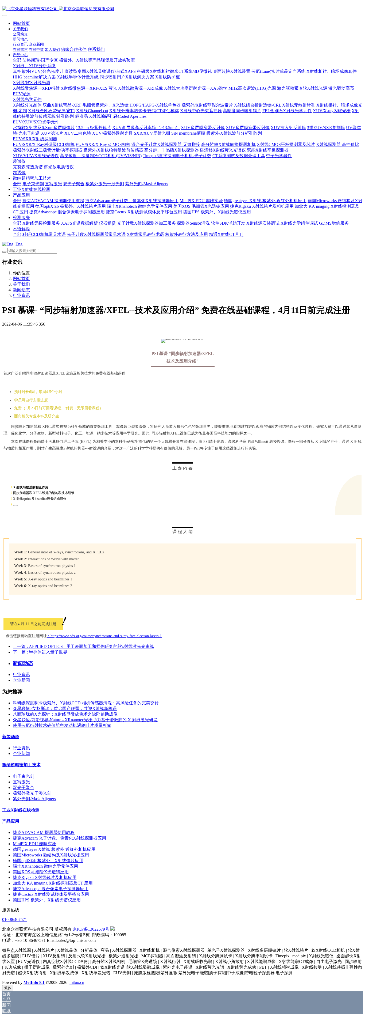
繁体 (7, 988)
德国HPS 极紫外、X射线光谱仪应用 (47, 900)
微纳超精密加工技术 (21, 764)
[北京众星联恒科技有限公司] (182, 9)
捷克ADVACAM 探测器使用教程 (44, 832)
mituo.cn (76, 982)
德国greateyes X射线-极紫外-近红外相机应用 (54, 849)
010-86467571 (14, 919)
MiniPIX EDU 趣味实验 (34, 843)
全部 (17, 60)
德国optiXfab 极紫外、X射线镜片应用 (48, 860)
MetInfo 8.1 (34, 982)
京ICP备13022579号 (91, 929)
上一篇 (83, 646)
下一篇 (40, 652)
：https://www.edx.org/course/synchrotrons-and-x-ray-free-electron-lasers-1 (104, 636)
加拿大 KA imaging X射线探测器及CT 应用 (53, 883)
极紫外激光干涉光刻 (32, 793)
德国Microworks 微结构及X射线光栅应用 (51, 855)
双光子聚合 (23, 787)
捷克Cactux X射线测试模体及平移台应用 (51, 894)
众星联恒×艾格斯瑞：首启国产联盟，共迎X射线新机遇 (65, 708)
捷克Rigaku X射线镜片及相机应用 (44, 877)
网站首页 (21, 23)
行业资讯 (21, 295)
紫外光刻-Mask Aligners (34, 798)
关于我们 (21, 284)
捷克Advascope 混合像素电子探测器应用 (50, 888)
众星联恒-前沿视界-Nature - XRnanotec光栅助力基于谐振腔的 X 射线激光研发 (85, 719)
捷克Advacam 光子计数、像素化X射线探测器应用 (59, 838)
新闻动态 (21, 290)
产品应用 (10, 821)
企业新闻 (21, 680)
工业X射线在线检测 (21, 810)
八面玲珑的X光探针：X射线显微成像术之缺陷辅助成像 (65, 714)
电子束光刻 (23, 776)
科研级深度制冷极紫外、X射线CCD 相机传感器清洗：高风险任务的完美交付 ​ (86, 703)
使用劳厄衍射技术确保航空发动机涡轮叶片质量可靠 (62, 725)
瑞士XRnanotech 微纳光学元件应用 (45, 866)
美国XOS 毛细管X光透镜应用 (41, 872)
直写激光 (21, 782)
